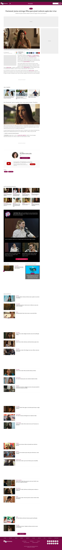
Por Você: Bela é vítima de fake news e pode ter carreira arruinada (27, 297)
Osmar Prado (31, 70)
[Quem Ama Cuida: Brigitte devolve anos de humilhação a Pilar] (9, 335)
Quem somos (24, 541)
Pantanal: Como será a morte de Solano (26, 204)
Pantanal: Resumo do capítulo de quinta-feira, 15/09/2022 (36, 205)
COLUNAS (33, 538)
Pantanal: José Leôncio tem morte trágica (35, 194)
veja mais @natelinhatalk (22, 259)
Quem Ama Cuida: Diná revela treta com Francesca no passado (27, 424)
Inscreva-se (33, 164)
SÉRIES (45, 538)
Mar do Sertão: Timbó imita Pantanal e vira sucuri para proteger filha (16, 205)
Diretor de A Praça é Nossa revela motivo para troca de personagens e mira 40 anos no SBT (21, 97)
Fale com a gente (26, 542)
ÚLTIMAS (5, 538)
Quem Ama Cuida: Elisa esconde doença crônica (26, 370)
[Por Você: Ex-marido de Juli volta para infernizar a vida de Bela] (9, 454)
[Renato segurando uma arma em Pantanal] (8, 190)
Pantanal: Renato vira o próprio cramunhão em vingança (8, 195)
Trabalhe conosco (35, 542)
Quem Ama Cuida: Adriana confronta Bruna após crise (27, 341)
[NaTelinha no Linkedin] (52, 543)
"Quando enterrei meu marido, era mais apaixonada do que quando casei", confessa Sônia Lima (12, 254)
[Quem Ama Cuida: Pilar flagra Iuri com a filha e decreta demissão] (9, 351)
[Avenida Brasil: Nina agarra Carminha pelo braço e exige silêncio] (9, 409)
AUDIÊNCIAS (27, 538)
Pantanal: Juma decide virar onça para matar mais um (7, 205)
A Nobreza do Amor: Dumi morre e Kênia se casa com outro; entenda (19, 267)
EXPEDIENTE (31, 541)
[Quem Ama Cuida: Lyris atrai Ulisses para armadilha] (9, 462)
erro (39, 53)
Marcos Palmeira (32, 56)
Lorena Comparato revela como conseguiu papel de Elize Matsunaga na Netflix (20, 239)
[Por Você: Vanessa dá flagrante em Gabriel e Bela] (9, 417)
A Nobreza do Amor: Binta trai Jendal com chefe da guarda (26, 445)
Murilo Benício (27, 67)
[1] (8, 268)
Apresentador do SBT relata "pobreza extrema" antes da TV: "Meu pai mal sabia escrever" (29, 254)
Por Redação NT (6, 52)
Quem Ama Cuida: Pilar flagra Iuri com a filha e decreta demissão (27, 351)
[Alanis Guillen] (15, 155)
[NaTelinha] (4, 3)
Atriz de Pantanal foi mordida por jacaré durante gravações (16, 195)
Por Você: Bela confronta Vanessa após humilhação (26, 518)
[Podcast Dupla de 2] (53, 543)
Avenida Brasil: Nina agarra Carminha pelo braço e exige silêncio (28, 408)
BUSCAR (60, 3)
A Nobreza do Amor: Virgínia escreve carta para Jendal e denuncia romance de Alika (27, 387)
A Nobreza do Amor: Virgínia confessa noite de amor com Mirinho (27, 527)
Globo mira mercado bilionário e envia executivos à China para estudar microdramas (9, 97)
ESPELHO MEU (56, 538)
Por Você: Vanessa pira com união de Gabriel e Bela (26, 378)
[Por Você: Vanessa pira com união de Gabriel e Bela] (9, 380)
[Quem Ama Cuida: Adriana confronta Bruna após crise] (9, 343)
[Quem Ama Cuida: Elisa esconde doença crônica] (9, 372)
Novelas (30, 3)
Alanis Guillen (36, 55)
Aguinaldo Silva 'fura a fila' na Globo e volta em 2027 (33, 97)
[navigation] (10, 3)
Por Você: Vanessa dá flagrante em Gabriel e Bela (26, 415)
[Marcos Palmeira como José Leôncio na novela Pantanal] (36, 190)
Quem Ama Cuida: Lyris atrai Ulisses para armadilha (27, 460)
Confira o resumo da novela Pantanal (12, 133)
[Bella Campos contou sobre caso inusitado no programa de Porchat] (17, 190)
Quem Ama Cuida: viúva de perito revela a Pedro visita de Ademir (27, 498)
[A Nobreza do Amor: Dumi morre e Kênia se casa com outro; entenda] (9, 306)
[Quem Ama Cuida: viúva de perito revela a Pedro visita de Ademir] (9, 499)
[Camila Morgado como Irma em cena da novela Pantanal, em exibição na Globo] (26, 190)
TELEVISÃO (10, 538)
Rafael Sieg (9, 67)
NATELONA (49, 538)
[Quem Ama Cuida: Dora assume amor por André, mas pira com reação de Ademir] (9, 482)
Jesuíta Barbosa (27, 61)
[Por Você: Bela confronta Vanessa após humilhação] (9, 519)
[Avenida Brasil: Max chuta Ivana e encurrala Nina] (9, 314)
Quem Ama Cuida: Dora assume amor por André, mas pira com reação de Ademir (27, 482)
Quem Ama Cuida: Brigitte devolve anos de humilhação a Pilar (27, 334)
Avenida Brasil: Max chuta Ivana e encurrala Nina (26, 313)
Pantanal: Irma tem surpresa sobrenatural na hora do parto (26, 195)
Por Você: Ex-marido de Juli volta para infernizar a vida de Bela (27, 453)
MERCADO (39, 538)
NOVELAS (16, 538)
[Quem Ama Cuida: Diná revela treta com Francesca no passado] (9, 425)
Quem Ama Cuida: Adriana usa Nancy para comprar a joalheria (27, 490)
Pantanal (29, 55)
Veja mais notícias (25, 157)
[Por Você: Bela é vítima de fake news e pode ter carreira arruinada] (9, 298)
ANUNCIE (38, 541)
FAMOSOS (21, 538)
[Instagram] (20, 155)
